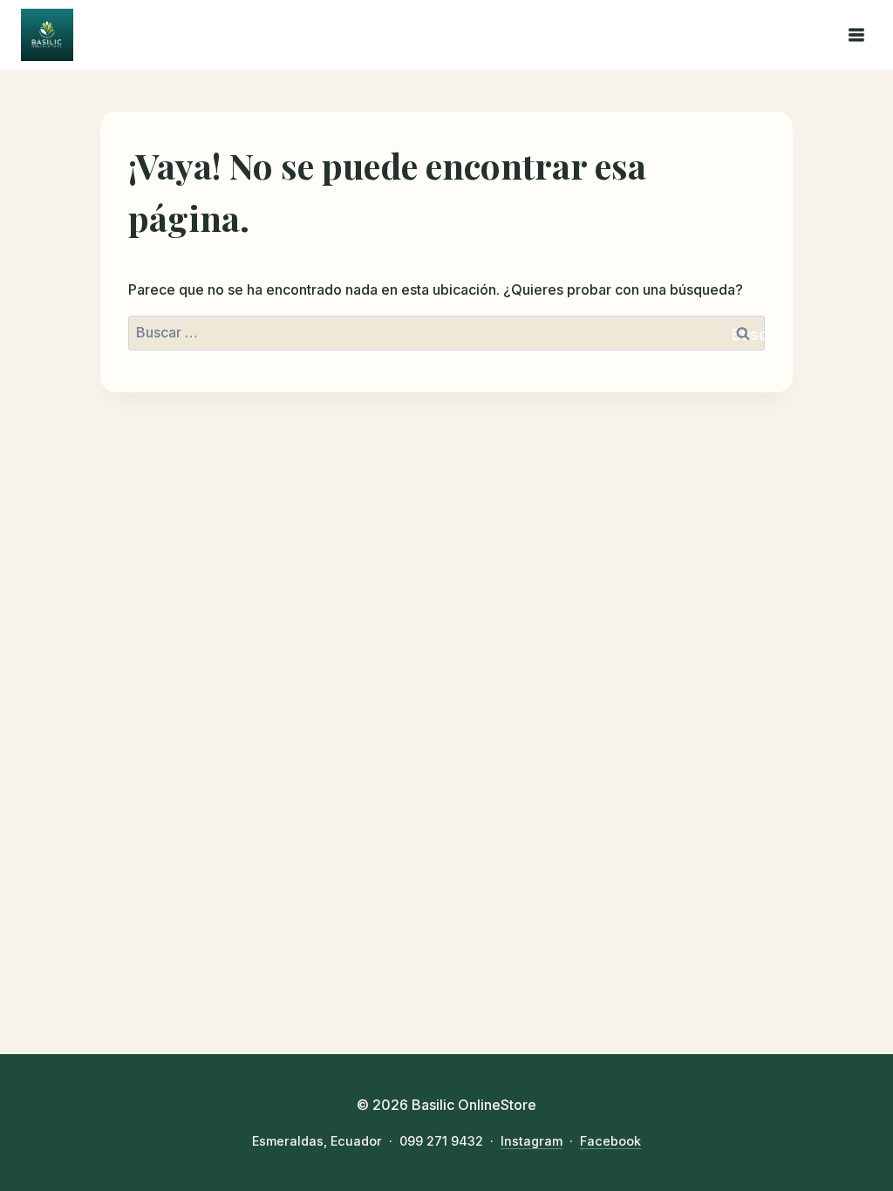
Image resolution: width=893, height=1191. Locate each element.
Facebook (610, 1140)
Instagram (531, 1140)
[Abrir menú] (856, 34)
